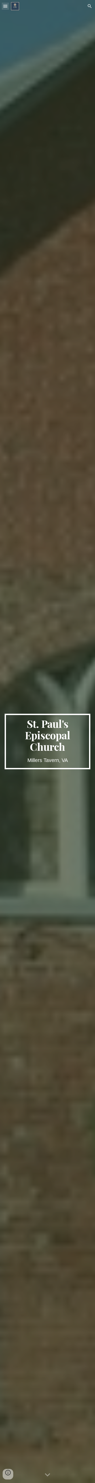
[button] (5, 6)
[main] (48, 741)
